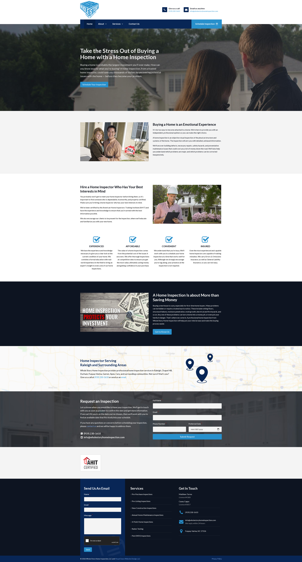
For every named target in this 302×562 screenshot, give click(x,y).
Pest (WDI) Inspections (141, 536)
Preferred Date (195, 424)
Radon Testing (137, 529)
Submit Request (187, 436)
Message (87, 515)
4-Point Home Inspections (142, 522)
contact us (91, 426)
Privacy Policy (217, 559)
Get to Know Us (162, 331)
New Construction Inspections (144, 508)
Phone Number (159, 424)
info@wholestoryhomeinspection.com (104, 437)
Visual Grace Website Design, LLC (127, 559)
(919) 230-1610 (101, 377)
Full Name (157, 400)
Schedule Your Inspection (94, 84)
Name (86, 494)
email (123, 377)
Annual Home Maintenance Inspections (147, 515)
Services (116, 24)
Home (89, 24)
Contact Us (134, 24)
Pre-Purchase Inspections (142, 494)
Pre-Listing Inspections (141, 501)
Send (88, 549)
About (101, 24)
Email (155, 412)
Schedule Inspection (205, 24)
